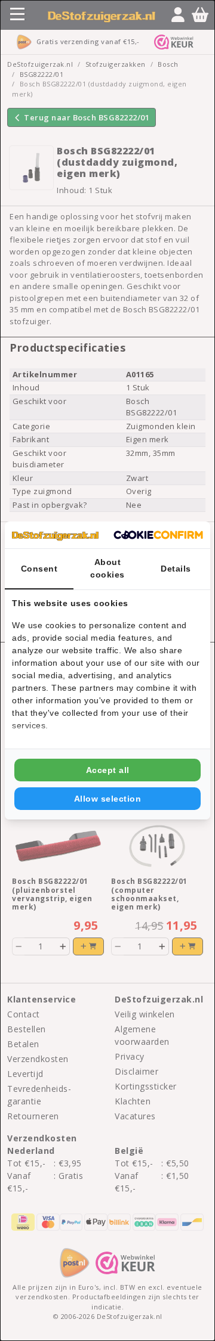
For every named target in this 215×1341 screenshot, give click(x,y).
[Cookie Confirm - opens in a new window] (158, 535)
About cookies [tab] (107, 568)
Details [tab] (176, 568)
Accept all (108, 770)
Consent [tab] (39, 568)
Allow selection (108, 798)
